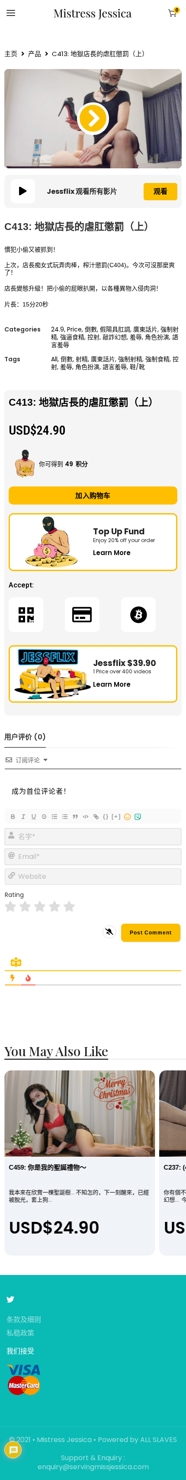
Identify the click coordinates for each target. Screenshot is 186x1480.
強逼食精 (72, 337)
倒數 (91, 329)
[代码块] (85, 816)
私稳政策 (20, 1333)
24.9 (57, 329)
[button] (93, 118)
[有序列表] (54, 816)
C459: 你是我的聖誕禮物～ (47, 1167)
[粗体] (12, 816)
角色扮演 (157, 337)
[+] (116, 816)
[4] (54, 906)
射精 (82, 359)
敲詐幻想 (115, 337)
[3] (39, 906)
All (54, 359)
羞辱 (136, 337)
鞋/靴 (137, 367)
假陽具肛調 (115, 329)
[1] (10, 906)
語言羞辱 (115, 367)
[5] (69, 906)
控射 (93, 337)
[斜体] (23, 816)
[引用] (75, 816)
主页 (10, 54)
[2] (25, 906)
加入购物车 (93, 496)
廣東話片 (145, 329)
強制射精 (130, 359)
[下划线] (33, 816)
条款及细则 (23, 1320)
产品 (34, 54)
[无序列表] (64, 816)
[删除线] (43, 816)
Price (74, 329)
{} (106, 816)
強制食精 (157, 359)
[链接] (95, 816)
